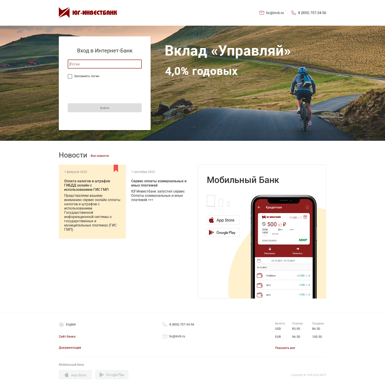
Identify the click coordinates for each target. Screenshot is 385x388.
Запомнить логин (86, 76)
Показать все (285, 348)
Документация (70, 347)
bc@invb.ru (275, 13)
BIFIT (323, 375)
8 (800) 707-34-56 (312, 13)
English (71, 324)
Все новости (100, 156)
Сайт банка (67, 336)
